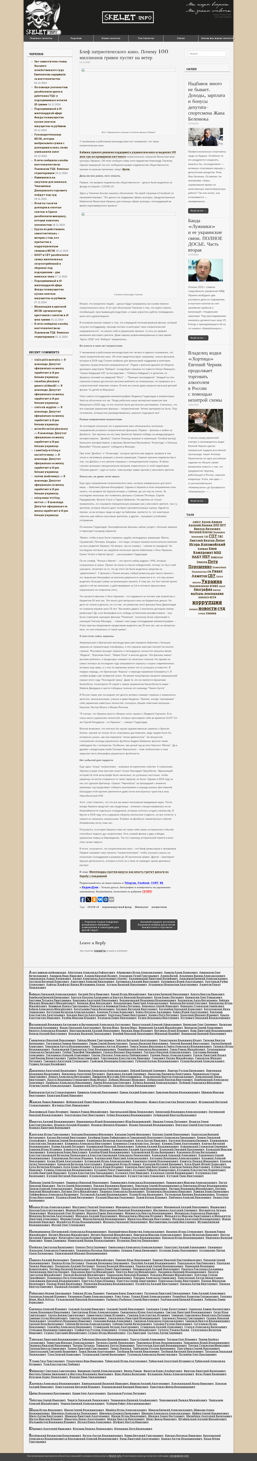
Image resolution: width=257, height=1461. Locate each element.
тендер (211, 613)
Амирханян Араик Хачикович (50, 978)
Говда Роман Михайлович (187, 1049)
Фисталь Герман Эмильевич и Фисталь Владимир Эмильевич (71, 1374)
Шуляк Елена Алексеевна (94, 1422)
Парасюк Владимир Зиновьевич (107, 1263)
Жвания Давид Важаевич (47, 1102)
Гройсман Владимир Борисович (112, 1061)
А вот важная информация (47, 972)
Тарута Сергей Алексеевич (147, 1339)
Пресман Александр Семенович (154, 1277)
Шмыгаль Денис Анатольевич (85, 1419)
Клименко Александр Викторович (88, 1143)
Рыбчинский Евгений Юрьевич (181, 1299)
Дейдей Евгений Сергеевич (148, 1070)
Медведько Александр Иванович (196, 1213)
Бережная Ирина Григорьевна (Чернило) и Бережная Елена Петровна (94, 1006)
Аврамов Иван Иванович (66, 975)
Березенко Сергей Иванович (160, 1006)
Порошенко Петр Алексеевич (66, 1277)
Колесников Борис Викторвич (67, 1152)
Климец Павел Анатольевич (181, 1143)
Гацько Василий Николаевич (148, 1043)
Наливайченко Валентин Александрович (136, 1231)
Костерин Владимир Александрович (175, 1158)
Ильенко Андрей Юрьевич (72, 1125)
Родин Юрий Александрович (151, 1296)
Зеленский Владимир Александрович (181, 1111)
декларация (214, 593)
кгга (213, 597)
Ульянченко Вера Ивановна (84, 1361)
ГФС (220, 536)
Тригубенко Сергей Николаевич (198, 1348)
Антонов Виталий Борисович (49, 981)
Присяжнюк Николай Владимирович (54, 1280)
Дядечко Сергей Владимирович (134, 1085)
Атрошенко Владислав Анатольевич (173, 984)
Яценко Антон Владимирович (181, 1438)
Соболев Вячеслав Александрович (88, 1324)
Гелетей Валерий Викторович (190, 1043)
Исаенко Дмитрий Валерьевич (49, 1127)
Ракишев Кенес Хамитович (124, 1293)
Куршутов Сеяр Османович (146, 1175)
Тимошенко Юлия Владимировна (159, 1342)
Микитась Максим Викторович (149, 1219)
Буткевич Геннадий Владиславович (205, 1017)
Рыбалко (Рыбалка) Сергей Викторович (132, 1299)
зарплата (203, 597)
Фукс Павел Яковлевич (210, 1374)
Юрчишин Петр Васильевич (133, 1428)
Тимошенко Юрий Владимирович (206, 1342)
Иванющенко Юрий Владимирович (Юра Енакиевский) (113, 1121)
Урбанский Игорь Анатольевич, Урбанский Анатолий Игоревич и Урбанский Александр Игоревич (127, 1362)
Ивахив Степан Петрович (170, 1121)
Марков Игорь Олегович (82, 1210)
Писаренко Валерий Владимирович (182, 1272)
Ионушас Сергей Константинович (198, 1125)
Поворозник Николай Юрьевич (128, 1274)
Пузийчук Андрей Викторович (157, 1283)
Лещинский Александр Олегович (97, 1188)
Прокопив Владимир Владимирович (109, 1283)
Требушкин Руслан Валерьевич (154, 1348)
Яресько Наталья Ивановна (183, 1435)
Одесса (202, 562)
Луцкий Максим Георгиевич (115, 1197)
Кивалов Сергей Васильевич (66, 1140)
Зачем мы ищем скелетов (217, 38)
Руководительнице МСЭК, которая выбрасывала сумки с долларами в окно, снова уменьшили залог (51, 143)
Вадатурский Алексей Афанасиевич (157, 1024)
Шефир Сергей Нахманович (210, 1413)
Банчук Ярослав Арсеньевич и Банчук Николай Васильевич (112, 997)
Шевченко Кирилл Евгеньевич (119, 1413)
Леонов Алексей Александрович (51, 1188)
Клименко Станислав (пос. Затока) (136, 1143)
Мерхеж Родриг (70, 1219)
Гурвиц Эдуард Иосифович (47, 1064)
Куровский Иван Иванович (107, 1175)
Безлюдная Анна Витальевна (197, 1000)
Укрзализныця (199, 585)
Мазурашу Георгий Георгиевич (93, 1207)
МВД (217, 552)
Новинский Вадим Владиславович (91, 1240)
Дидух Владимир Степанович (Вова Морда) (77, 1079)
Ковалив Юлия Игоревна (45, 1149)
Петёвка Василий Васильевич (69, 1269)
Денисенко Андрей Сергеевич (126, 1074)
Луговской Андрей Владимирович (104, 1194)
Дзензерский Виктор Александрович (168, 1076)
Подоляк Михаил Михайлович (171, 1274)
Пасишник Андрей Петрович (75, 1266)
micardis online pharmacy (51, 428)
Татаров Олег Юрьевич (182, 1339)
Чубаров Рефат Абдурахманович (128, 1403)
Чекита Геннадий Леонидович (88, 1400)
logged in (100, 950)
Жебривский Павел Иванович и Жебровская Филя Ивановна (106, 1102)
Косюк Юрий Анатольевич (65, 1161)
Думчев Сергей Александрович (50, 1085)
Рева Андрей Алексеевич (208, 1293)
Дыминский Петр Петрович (92, 1085)
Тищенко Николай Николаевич (50, 1345)
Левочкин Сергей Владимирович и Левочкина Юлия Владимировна (181, 1185)
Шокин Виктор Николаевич (126, 1419)
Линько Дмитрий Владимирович (144, 1188)
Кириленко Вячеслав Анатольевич (110, 1140)
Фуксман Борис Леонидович (48, 1377)
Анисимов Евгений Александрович (203, 978)
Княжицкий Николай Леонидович (110, 1146)
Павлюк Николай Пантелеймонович (177, 1260)
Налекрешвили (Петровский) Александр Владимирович (68, 1231)
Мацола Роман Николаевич (104, 1213)
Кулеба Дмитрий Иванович (48, 1173)
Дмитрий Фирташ (202, 540)
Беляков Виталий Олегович (188, 1003)
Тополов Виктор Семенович (47, 1348)
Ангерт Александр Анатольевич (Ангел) (99, 978)
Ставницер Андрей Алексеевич (161, 1327)
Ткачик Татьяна (84, 1345)
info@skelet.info (179, 1456)
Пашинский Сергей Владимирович (159, 1266)
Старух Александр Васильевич (205, 1327)
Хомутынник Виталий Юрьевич (77, 1386)
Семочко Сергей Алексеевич (87, 1318)
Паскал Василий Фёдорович (115, 1266)
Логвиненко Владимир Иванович (169, 1191)
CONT (154, 883)
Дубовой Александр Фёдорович (200, 1082)
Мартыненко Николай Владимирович (125, 1210)
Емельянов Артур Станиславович (52, 1092)
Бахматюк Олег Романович (203, 997)
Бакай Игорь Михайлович (128, 994)
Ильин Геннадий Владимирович (151, 1125)
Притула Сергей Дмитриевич (136, 1280)
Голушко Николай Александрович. (167, 1052)
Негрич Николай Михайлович (111, 1234)
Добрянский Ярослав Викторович (170, 1079)
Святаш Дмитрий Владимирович (189, 1312)
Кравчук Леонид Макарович (199, 1161)
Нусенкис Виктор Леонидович (138, 1240)
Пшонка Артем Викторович (199, 1283)
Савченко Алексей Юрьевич (48, 1309)
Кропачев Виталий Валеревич (163, 1164)
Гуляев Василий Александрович (202, 1061)
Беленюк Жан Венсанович (94, 1003)
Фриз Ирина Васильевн (130, 1374)
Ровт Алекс (122, 1296)
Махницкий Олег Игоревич (66, 1213)
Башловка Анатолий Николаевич (95, 1000)
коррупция (207, 602)
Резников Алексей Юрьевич (47, 1296)
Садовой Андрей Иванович (86, 1309)
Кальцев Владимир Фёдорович (92, 1134)
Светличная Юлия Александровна (95, 1312)
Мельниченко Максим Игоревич (141, 1216)
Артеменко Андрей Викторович (137, 981)
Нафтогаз (217, 557)
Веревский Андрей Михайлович (161, 1027)
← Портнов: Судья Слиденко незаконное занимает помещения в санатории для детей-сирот (100, 926)
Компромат (203, 552)
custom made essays (46, 476)
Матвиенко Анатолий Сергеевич (175, 1210)
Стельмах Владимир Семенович (51, 1330)
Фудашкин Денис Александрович (170, 1374)
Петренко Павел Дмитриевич (111, 1269)
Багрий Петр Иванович (93, 994)
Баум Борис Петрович (169, 997)
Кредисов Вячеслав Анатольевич (79, 1164)
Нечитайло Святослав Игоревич (80, 1237)
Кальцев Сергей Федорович (133, 1134)
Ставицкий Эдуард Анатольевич (116, 1327)
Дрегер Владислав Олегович (112, 1082)
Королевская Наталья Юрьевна (72, 1158)
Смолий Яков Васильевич (46, 1324)
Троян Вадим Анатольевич (96, 1351)
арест (222, 586)
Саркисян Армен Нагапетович (209, 1309)
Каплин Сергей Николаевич (171, 1134)
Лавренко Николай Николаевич (87, 1182)
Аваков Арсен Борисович (181, 972)
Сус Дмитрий (136, 1332)
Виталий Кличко (201, 532)
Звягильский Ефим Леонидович (132, 1111)
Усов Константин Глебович (61, 1364)
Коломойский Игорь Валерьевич (153, 1152)
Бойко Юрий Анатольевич (190, 1012)
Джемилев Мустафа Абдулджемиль (117, 1076)
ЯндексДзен (90, 887)
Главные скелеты (41, 38)
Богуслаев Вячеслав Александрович (70, 1012)
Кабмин (203, 548)
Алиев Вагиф (169, 975)
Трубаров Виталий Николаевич (138, 1351)
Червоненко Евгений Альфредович (134, 1400)
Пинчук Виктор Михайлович (136, 1272)
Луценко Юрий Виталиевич (75, 1197)
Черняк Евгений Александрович (82, 1403)
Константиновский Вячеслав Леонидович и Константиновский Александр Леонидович (89, 1155)
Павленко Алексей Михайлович (92, 1260)
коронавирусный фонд (117, 907)
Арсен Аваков (212, 521)
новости (207, 608)
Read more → (198, 210)
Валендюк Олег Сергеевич (200, 1024)
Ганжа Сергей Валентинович (108, 1043)
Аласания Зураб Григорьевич (139, 975)
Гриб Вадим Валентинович (47, 1058)
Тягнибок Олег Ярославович (198, 1354)
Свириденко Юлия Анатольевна (142, 1312)
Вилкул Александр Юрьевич (48, 1030)
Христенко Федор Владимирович (172, 1386)
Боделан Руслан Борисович (115, 1012)
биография (203, 589)
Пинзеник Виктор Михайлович (92, 1272)
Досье (220, 540)
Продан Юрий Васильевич (64, 1283)
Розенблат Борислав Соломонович (195, 1296)
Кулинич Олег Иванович (132, 1173)
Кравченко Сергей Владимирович (155, 1161)
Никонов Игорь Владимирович (183, 1237)
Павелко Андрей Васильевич (49, 1260)
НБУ (206, 556)
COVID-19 (93, 907)
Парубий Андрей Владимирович (153, 1263)
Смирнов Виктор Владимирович (207, 1321)
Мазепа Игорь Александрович (50, 1207)
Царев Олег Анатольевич (89, 1393)
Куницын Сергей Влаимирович (172, 1173)
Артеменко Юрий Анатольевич (182, 981)
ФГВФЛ (214, 585)
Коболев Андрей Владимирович (157, 1146)
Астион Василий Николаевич (126, 984)
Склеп (181, 38)
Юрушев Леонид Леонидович (93, 1428)
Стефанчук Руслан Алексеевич (95, 1330)
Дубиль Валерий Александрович (155, 1082)
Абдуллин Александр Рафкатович (91, 972)
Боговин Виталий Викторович (137, 1009)
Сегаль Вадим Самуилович (66, 1315)
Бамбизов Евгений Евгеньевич (49, 997)
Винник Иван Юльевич (137, 1030)
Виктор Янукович (207, 528)
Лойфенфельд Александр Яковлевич (53, 1194)
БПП (216, 525)
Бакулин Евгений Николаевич (168, 994)
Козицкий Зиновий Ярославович (181, 1149)
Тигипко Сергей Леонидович (115, 1342)
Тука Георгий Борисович (64, 1354)
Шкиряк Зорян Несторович (166, 1416)
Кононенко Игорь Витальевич (197, 1152)
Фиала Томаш (133, 1371)
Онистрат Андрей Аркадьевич (185, 1247)
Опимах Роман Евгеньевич (139, 1250)
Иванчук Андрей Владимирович (52, 1121)
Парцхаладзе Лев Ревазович (196, 1263)
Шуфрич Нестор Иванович (131, 1422)
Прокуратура (199, 571)
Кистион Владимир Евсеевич (188, 1140)
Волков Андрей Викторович (48, 1033)
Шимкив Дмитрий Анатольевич (87, 1416)
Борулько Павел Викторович (127, 1015)
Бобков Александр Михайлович (50, 1009)
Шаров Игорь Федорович (46, 1410)
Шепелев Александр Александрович (166, 1413)
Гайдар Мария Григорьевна (95, 1040)
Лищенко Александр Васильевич (122, 1191)
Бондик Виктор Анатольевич (86, 1015)
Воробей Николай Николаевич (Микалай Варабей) (146, 1033)
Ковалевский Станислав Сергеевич (203, 1146)
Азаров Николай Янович (100, 975)
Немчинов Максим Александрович (157, 1234)
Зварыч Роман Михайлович (89, 1111)
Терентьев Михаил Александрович (70, 1342)
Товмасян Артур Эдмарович (115, 1345)
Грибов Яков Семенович (83, 1058)
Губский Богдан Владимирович (157, 1061)
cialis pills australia (47, 359)
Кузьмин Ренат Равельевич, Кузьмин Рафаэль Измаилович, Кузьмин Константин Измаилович (160, 1170)
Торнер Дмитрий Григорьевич (88, 1348)
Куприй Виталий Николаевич (67, 1175)
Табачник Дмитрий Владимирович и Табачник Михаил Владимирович (78, 1339)
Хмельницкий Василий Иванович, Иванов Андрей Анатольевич (125, 1383)
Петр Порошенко (203, 564)
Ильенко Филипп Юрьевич (109, 1125)
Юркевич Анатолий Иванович (50, 1428)
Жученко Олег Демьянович (70, 1105)
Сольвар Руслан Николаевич (172, 1324)
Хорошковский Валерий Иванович (125, 1386)
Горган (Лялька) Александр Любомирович (120, 1055)
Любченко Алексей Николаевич (190, 1197)
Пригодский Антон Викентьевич (200, 1277)
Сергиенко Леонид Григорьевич (183, 1318)
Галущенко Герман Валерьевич (67, 1043)
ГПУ (213, 536)
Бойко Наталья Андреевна (153, 1012)
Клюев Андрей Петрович (68, 1146)
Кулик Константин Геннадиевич (91, 1173)
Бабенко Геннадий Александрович (53, 994)
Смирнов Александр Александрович (159, 1321)
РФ (209, 571)
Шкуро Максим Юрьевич (46, 1419)
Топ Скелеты (146, 38)
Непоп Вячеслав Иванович (201, 1234)
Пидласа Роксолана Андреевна (202, 1269)
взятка (217, 589)
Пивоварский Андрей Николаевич (156, 1269)
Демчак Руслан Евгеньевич (186, 1070)
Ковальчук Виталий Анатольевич (86, 1149)
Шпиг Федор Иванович (161, 1419)
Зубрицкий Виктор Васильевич (175, 1115)
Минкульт (141, 907)
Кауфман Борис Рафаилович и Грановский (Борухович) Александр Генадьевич (142, 1137)
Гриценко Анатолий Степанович (66, 1061)
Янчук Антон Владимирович (103, 1435)
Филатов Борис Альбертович (162, 1371)
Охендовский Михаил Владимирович (81, 1253)
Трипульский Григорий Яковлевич (53, 1351)
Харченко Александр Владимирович (54, 1383)
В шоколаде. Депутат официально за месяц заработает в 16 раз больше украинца (50, 368)
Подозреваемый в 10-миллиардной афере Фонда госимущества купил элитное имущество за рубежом (50, 117)
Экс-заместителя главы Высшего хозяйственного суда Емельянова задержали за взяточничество (50, 70)
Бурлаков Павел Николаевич (117, 1017)
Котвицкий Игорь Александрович (107, 1161)
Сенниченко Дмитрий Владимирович (134, 1318)
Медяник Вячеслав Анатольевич (51, 1216)
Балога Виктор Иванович (207, 994)
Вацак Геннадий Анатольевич (80, 1027)
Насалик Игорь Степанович (184, 1231)
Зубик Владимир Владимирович (129, 1115)
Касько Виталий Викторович (67, 1137)
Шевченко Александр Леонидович (74, 1413)
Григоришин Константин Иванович (125, 1058)
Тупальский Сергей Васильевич (104, 1354)
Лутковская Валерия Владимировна (190, 1194)
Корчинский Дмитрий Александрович (121, 1158)
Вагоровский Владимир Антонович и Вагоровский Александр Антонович (80, 1024)
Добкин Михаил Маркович (126, 1079)
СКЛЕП (146, 891)
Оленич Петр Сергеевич (91, 1247)
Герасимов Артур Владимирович (67, 1046)
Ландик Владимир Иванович (113, 1185)
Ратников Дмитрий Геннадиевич (167, 1293)
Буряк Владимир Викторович (158, 1017)
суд (221, 608)
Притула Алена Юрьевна (98, 1280)
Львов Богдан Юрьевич (151, 1197)
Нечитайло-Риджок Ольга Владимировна (131, 1237)
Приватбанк (219, 567)
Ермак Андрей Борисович (137, 1092)
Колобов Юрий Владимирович (109, 1152)
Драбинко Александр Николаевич (69, 1082)
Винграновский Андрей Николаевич (94, 1030)
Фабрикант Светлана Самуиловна (52, 1371)
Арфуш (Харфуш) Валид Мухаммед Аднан (75, 984)
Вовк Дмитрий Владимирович (211, 1030)
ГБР (206, 536)
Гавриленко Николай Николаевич (52, 1040)
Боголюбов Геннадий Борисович (180, 1009)
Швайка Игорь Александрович (126, 1410)
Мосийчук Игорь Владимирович (78, 1222)
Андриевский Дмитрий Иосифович (153, 978)
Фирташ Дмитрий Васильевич (205, 1371)
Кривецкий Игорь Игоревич (122, 1164)
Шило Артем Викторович (46, 1416)
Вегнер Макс (110, 1027)
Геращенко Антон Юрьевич (110, 1046)
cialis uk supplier (45, 407)
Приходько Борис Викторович (179, 1280)
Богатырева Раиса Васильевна (94, 1009)
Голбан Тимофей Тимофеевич (82, 1052)
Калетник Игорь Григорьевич (49, 1134)
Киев (213, 548)
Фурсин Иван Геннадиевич (87, 1377)
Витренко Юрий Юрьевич (171, 1030)
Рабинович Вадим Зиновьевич (50, 1293)
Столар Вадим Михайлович (137, 1330)
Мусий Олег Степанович (68, 1225)
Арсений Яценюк (200, 525)
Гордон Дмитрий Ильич (209, 1055)
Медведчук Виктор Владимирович (149, 1213)
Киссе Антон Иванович (151, 1140)
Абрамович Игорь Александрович (139, 972)
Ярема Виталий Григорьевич (143, 1435)
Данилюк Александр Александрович (103, 1070)
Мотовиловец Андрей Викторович (172, 1222)
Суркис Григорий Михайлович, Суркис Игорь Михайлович (85, 1332)
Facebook (143, 883)
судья (201, 613)
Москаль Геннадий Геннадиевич (125, 1222)
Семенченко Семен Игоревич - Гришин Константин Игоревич (128, 1315)
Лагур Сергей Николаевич (74, 1185)
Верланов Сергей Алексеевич (203, 1027)
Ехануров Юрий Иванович (65, 1095)
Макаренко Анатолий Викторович (139, 1207)
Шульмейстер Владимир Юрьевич (52, 1422)
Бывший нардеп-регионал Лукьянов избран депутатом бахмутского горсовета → (156, 924)
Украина (211, 581)
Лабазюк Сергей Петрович (46, 1182)
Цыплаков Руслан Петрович (126, 1393)
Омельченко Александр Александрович (135, 1247)
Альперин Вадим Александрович (202, 975)
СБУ (212, 575)
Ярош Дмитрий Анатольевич (140, 1438)
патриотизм (159, 907)
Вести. (126, 169)
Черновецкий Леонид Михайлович (183, 1400)
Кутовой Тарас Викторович (185, 1175)
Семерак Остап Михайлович (48, 1318)
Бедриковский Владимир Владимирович (147, 1000)
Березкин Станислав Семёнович (202, 1006)
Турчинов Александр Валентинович (152, 1354)
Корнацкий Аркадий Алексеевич (174, 1155)
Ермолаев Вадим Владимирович (178, 1092)
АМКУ (196, 521)
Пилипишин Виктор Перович (49, 1272)
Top (249, 1453)
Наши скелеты (110, 38)
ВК (161, 883)
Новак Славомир (55, 1240)
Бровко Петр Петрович (163, 1015)
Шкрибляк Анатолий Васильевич (209, 1416)
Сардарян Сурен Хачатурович (166, 1309)
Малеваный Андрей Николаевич (186, 1207)
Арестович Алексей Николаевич (92, 981)
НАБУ (197, 556)
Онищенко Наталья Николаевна (98, 1250)
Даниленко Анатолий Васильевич (53, 1070)
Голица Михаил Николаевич (122, 1052)
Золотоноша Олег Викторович (85, 1115)
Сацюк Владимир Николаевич (49, 1312)
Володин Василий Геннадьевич (89, 1033)
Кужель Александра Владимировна (68, 1170)
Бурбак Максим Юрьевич (79, 1017)
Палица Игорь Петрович (67, 1263)
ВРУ (223, 525)
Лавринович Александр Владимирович (137, 1182)
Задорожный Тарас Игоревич (49, 1111)
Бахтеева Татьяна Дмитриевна (50, 1000)
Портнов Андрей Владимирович (109, 1277)
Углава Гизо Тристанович (47, 1361)
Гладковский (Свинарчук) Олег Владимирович (83, 1049)
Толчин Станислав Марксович (209, 1345)
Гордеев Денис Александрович (171, 1055)
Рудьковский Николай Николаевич (80, 1299)
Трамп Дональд (120, 1348)
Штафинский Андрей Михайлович (202, 1419)
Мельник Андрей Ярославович (96, 1216)
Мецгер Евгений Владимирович (104, 1219)
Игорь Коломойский (207, 544)
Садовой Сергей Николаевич (125, 1309)
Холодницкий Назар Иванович (192, 1383)
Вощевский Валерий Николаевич (203, 1033)
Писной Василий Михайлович (84, 1274)
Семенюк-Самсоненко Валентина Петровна (200, 1315)
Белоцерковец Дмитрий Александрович (140, 1003)
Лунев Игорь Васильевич (146, 1194)
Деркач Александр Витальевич (69, 1076)
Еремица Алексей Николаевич (97, 1092)
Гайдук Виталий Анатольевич (137, 1040)
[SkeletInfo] (128, 17)
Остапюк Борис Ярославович (178, 1250)
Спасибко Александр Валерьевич (69, 1327)
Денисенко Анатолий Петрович (83, 1074)
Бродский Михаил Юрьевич (199, 1015)
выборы (197, 593)
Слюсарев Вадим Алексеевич (112, 1321)
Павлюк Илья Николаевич (133, 1260)
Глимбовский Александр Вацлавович (142, 1049)
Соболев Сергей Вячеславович (132, 1324)
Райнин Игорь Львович (89, 1293)
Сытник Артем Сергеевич (164, 1332)
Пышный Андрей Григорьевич (75, 1286)
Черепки (76, 38)
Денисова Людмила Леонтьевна (169, 1074)
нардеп (193, 609)
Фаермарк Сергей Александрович (99, 1371)
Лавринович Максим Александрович (191, 1182)
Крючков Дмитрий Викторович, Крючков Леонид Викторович (167, 1167)
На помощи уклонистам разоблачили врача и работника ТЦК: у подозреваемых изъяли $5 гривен (51, 96)
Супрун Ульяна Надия (173, 1330)
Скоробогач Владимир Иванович (69, 1321)
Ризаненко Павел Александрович (90, 1296)
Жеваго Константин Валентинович (173, 1102)
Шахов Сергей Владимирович (84, 1410)
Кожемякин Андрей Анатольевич (135, 1149)
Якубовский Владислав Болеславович (55, 1435)
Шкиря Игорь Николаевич (129, 1416)
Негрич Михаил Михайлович (68, 1234)
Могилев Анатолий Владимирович (196, 1219)
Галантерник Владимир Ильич (180, 1040)
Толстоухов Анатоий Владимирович (161, 1345)
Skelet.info (115, 1456)
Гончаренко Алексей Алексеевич (68, 1055)
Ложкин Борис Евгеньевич (211, 1191)
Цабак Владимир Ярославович (50, 1393)
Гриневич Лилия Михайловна (173, 1058)
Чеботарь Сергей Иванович (47, 1400)
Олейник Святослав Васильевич (51, 1247)
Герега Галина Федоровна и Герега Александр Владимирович (171, 1046)
